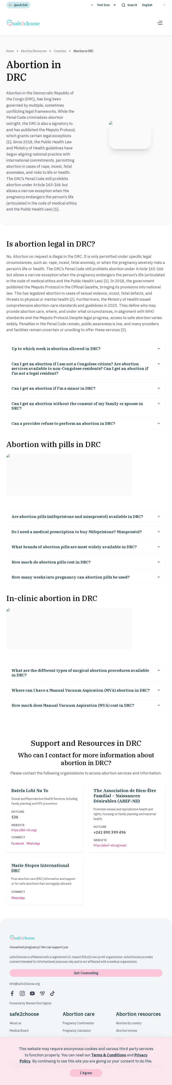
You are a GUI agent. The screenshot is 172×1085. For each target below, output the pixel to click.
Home (10, 51)
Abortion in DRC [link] (83, 51)
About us (15, 1023)
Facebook (17, 843)
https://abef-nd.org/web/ (110, 845)
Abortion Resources (34, 51)
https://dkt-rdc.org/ (24, 830)
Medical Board (19, 1031)
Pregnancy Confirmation (78, 1023)
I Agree (86, 1073)
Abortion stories (126, 1031)
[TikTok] (52, 993)
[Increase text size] (114, 5)
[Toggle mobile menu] (160, 23)
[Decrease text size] (92, 5)
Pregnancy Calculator (77, 1031)
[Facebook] (12, 993)
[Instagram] (22, 993)
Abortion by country (129, 1023)
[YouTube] (32, 993)
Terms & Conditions (108, 1055)
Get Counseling (86, 973)
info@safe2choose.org (25, 984)
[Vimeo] (42, 993)
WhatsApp (33, 843)
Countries (60, 51)
